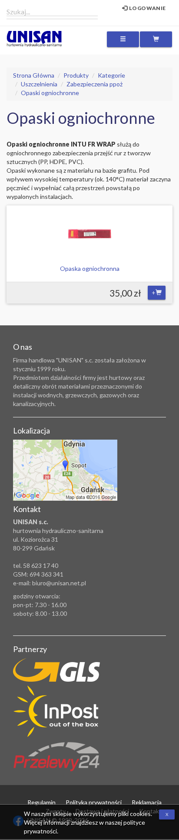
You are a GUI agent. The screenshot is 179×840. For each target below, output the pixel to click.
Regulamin (41, 802)
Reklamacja (147, 802)
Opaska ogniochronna (89, 268)
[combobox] (52, 11)
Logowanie (147, 8)
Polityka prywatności (94, 802)
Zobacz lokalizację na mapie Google (65, 470)
